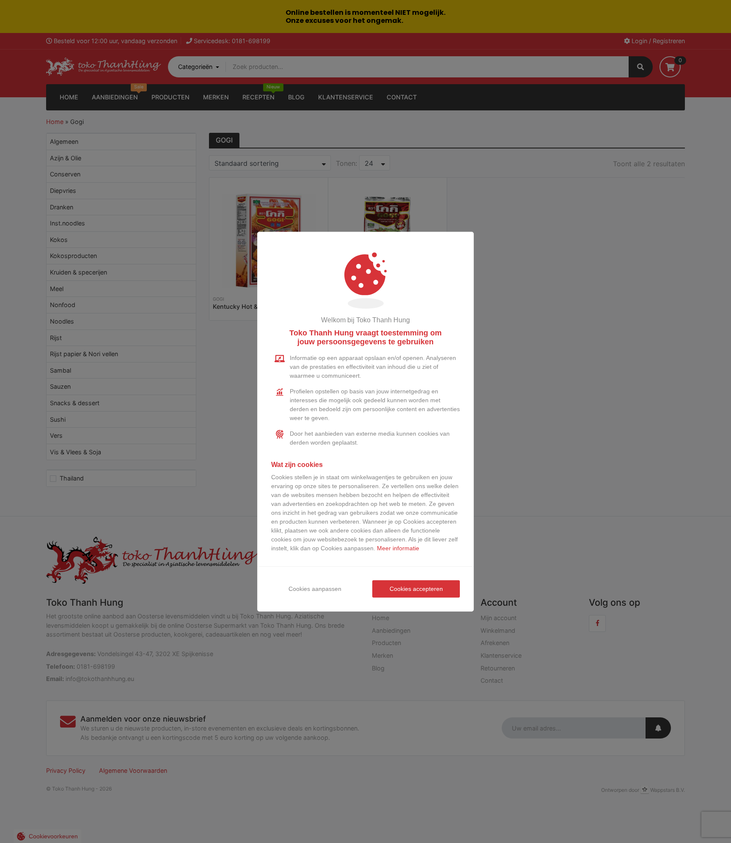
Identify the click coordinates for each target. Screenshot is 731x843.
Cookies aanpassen (315, 588)
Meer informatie (398, 548)
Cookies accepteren (416, 588)
